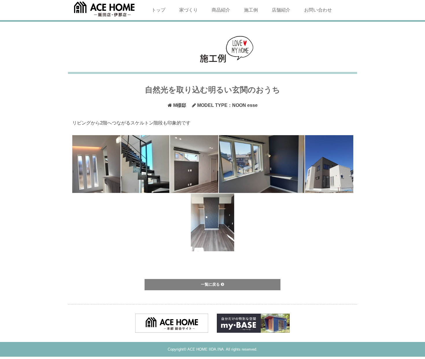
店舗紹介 (281, 10)
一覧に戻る (211, 284)
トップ (158, 10)
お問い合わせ (318, 10)
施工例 (251, 10)
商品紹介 (221, 10)
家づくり (188, 10)
